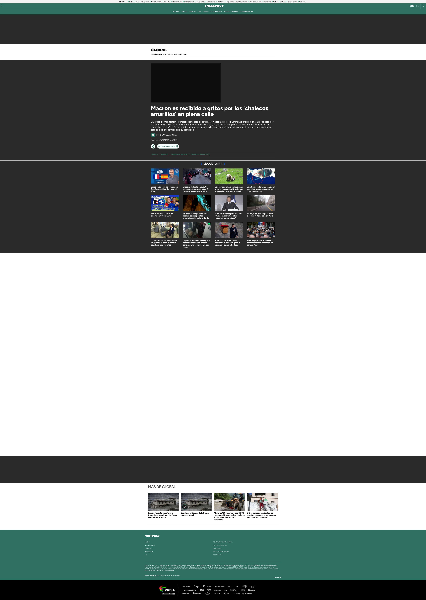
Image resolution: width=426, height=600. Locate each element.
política (176, 11)
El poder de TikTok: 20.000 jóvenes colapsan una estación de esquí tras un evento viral (196, 189)
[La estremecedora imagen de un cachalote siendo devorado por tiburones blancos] (261, 176)
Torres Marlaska (156, 2)
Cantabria (302, 2)
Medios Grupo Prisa (168, 593)
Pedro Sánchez (189, 2)
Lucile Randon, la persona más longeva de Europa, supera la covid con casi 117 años (164, 242)
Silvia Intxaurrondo (255, 2)
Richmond (186, 593)
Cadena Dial (226, 590)
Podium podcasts (208, 593)
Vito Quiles (166, 2)
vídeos (205, 11)
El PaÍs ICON (217, 593)
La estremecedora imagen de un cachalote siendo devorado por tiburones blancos (261, 189)
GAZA (175, 54)
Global (159, 50)
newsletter (149, 552)
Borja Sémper (211, 2)
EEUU (164, 54)
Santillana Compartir (220, 586)
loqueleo (237, 593)
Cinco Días (218, 590)
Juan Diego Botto (241, 2)
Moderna (197, 593)
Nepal (137, 2)
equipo (147, 542)
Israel (185, 54)
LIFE (199, 11)
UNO (203, 590)
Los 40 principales (198, 586)
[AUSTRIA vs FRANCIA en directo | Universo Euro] (165, 203)
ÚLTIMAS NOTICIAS (246, 11)
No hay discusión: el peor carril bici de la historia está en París (260, 214)
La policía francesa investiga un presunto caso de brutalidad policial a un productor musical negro (196, 243)
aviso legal (217, 548)
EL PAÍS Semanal (234, 590)
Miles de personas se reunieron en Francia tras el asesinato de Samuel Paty (260, 242)
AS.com (237, 586)
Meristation (247, 593)
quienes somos (150, 545)
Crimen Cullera (292, 2)
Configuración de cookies (222, 542)
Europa (170, 54)
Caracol (252, 586)
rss (146, 555)
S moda (227, 593)
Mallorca (282, 2)
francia (164, 154)
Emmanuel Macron (179, 154)
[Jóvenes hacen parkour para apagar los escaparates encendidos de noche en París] (197, 203)
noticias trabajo (231, 11)
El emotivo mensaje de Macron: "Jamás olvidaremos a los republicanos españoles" (228, 215)
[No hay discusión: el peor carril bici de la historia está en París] (261, 203)
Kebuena (250, 590)
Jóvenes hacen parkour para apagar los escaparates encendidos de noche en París (196, 215)
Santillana (208, 586)
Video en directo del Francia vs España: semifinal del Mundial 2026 (164, 189)
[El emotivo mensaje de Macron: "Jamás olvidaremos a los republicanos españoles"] (229, 203)
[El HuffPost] (214, 6)
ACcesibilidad (218, 555)
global (184, 11)
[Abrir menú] (2, 6)
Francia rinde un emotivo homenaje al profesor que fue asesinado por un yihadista (227, 242)
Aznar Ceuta (145, 2)
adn (244, 586)
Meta (131, 2)
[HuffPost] (152, 535)
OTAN (180, 54)
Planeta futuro (242, 590)
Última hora (412, 6)
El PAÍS (187, 586)
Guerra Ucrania (156, 54)
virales (193, 11)
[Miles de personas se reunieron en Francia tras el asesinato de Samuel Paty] (261, 230)
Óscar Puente (200, 2)
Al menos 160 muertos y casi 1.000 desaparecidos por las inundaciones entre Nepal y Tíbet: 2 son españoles (229, 516)
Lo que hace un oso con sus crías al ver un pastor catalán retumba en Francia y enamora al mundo (229, 189)
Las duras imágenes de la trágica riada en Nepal (195, 514)
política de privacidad (221, 552)
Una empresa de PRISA (168, 588)
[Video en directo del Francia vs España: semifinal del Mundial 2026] (165, 176)
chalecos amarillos (200, 154)
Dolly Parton (230, 2)
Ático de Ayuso (177, 2)
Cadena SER (230, 586)
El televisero (216, 11)
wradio (209, 590)
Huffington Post (190, 590)
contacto (148, 548)
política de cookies (220, 545)
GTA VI (275, 2)
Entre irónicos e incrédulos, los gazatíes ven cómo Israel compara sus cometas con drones (261, 515)
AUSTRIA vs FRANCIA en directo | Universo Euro (162, 214)
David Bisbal (267, 2)
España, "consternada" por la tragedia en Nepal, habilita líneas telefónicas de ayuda (162, 515)
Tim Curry (221, 2)
